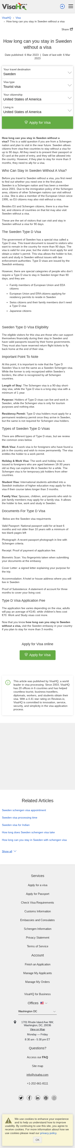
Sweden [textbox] (9, 74)
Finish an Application (37, 964)
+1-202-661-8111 (37, 1083)
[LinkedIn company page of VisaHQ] (37, 1097)
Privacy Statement (37, 937)
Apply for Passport (37, 893)
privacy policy (48, 1133)
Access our (37, 1057)
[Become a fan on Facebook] (29, 1097)
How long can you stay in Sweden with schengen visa (34, 839)
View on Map (37, 1029)
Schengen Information (37, 928)
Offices (33, 1003)
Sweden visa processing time (19, 817)
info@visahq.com (37, 1074)
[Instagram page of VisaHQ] (54, 1097)
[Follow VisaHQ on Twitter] (21, 1097)
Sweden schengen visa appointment (24, 810)
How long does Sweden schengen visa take (28, 832)
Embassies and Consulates (37, 920)
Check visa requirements (37, 902)
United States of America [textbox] (22, 99)
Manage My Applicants (37, 973)
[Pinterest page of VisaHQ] (45, 1097)
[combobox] (37, 72)
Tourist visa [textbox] (12, 87)
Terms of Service (37, 946)
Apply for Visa (40, 123)
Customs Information (37, 911)
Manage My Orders (37, 981)
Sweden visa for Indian (16, 824)
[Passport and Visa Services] (14, 6)
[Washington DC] (37, 1012)
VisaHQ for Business (37, 994)
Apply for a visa (37, 885)
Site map (37, 1066)
